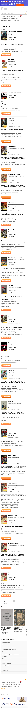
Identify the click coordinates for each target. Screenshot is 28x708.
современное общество (15, 77)
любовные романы (6, 642)
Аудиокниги (13, 16)
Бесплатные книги (5, 18)
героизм (11, 502)
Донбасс (3, 82)
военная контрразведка (20, 219)
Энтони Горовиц (11, 372)
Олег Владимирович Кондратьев (15, 92)
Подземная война (12, 146)
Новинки (8, 16)
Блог (18, 20)
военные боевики (12, 165)
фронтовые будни (22, 562)
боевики (19, 48)
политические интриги (6, 51)
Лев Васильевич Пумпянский (4, 633)
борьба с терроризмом (6, 136)
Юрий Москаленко (12, 34)
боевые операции (5, 590)
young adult (16, 392)
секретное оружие (12, 275)
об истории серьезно (6, 658)
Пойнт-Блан (11, 370)
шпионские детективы (10, 162)
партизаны (16, 502)
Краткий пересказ (15, 18)
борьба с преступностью (6, 249)
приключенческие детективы (7, 392)
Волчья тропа (11, 285)
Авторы (10, 20)
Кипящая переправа (12, 515)
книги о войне (10, 272)
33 (22, 601)
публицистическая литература (7, 74)
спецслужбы (14, 388)
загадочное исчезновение (6, 389)
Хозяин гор (10, 401)
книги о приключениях (7, 663)
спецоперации (12, 49)
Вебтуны (20, 16)
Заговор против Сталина (14, 314)
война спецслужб (5, 304)
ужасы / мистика (5, 665)
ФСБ (23, 48)
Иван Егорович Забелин (19, 631)
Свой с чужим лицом (13, 572)
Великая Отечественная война (7, 134)
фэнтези (4, 644)
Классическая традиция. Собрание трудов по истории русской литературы (6, 629)
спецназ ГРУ (4, 303)
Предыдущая (4, 601)
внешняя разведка (12, 362)
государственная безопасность (8, 473)
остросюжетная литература (12, 108)
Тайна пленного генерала (14, 174)
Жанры (3, 16)
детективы (4, 656)
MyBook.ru (18, 690)
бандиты (17, 134)
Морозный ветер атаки (13, 543)
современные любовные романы (9, 651)
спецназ (3, 108)
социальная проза (5, 77)
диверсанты (22, 164)
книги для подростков (11, 386)
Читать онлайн (6, 54)
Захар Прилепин (11, 61)
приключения (5, 661)
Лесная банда (11, 118)
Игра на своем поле (12, 90)
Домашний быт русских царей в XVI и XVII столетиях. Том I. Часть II (19, 628)
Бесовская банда (12, 455)
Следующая (5, 603)
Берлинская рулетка (13, 202)
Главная (2, 23)
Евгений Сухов (11, 120)
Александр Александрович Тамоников (16, 148)
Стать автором (10, 690)
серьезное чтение (21, 275)
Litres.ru (3, 690)
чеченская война (4, 49)
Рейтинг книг (4, 20)
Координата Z (11, 59)
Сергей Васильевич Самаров (14, 287)
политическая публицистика (14, 79)
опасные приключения (17, 51)
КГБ (16, 473)
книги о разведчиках (14, 193)
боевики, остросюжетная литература (9, 48)
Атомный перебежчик (13, 428)
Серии (14, 20)
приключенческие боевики (7, 110)
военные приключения (17, 136)
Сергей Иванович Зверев (13, 457)
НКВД (23, 471)
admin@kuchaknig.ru (11, 692)
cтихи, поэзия (5, 670)
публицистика (20, 75)
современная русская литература (9, 649)
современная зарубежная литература (10, 654)
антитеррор (3, 420)
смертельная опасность (18, 389)
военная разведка (19, 190)
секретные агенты (16, 360)
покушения (22, 332)
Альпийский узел (12, 229)
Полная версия (6, 29)
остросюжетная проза (6, 504)
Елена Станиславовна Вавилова (15, 344)
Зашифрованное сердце (13, 342)
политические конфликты (16, 80)
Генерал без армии (12, 483)
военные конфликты (5, 80)
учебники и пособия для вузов (8, 668)
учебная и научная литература (9, 647)
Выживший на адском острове (15, 257)
